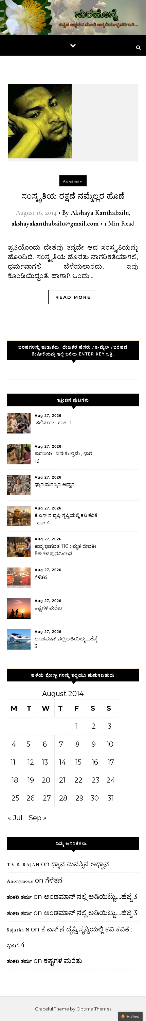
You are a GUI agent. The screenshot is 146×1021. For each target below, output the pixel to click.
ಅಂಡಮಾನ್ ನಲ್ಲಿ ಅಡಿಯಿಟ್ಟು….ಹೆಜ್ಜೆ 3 (66, 642)
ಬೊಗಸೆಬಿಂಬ (73, 182)
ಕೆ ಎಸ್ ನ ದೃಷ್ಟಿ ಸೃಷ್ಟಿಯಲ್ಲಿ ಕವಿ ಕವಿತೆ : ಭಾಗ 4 (66, 519)
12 (31, 762)
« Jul (15, 818)
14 (62, 762)
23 (95, 780)
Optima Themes (93, 1009)
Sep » (38, 818)
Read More (73, 297)
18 (15, 780)
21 (62, 780)
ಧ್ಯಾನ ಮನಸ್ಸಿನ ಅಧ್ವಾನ (55, 484)
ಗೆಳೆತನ (41, 577)
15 (78, 762)
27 (47, 798)
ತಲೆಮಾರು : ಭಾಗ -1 (53, 423)
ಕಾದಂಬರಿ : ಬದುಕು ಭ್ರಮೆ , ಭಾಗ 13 (63, 457)
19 (31, 780)
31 (111, 798)
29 (79, 798)
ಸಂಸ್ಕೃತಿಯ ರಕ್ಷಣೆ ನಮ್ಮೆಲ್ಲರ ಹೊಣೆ (73, 196)
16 (95, 762)
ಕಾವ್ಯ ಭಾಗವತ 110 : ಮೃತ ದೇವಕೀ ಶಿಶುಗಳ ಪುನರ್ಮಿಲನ (65, 550)
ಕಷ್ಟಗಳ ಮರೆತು (48, 608)
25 (15, 798)
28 (63, 798)
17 (111, 762)
